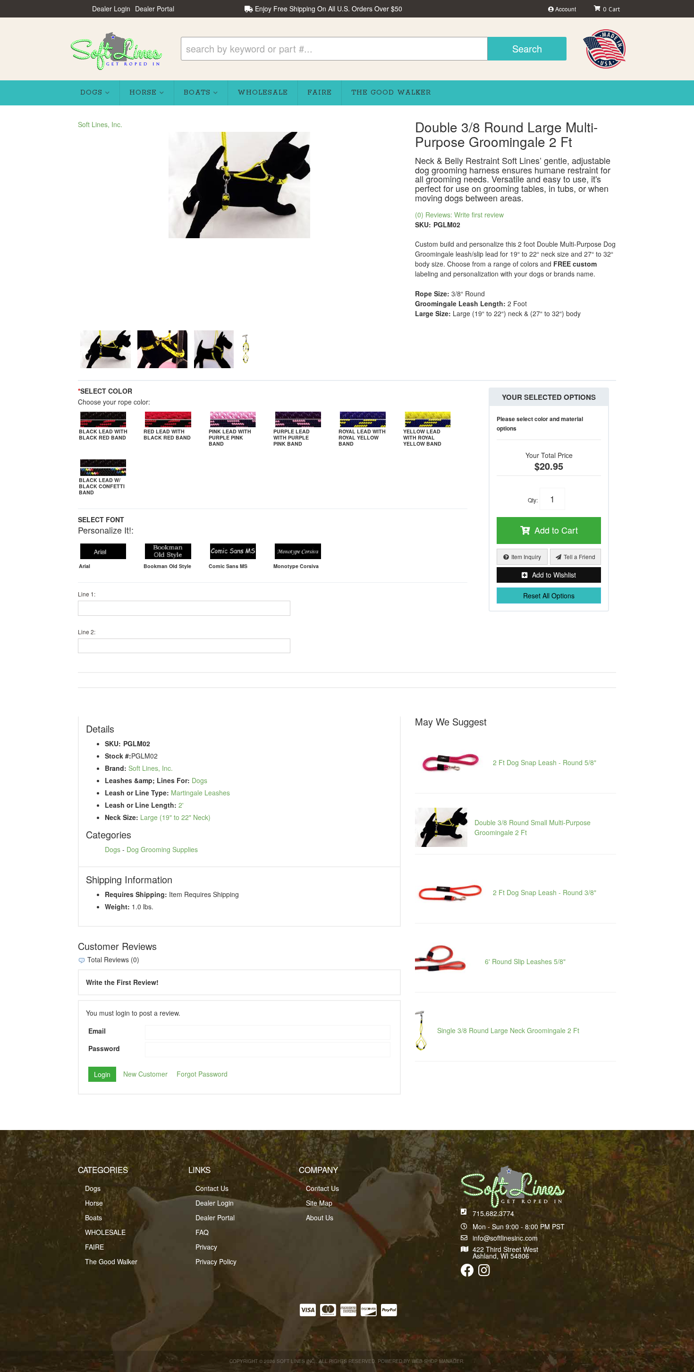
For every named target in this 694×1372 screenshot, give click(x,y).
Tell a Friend (579, 556)
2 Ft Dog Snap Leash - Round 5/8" (544, 762)
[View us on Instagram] (484, 1272)
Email (97, 1030)
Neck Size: (121, 817)
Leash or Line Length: (141, 805)
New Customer (145, 1074)
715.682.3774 (493, 1213)
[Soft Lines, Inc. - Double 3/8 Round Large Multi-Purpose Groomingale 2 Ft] (239, 185)
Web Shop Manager (437, 1361)
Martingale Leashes (200, 792)
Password (104, 1048)
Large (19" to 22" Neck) (175, 817)
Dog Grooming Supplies (162, 849)
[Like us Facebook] (467, 1272)
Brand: (116, 768)
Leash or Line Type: (137, 792)
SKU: (423, 224)
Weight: (117, 906)
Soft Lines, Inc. (100, 124)
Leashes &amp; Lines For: (147, 780)
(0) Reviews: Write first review (459, 214)
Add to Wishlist (554, 574)
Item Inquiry (526, 556)
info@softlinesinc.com (505, 1237)
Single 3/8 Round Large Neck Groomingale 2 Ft (508, 1030)
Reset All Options (549, 595)
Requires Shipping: (136, 894)
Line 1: (86, 594)
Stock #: (118, 755)
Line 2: (86, 632)
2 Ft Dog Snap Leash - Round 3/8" (544, 892)
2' (181, 805)
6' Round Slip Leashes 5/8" (525, 961)
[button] (374, 48)
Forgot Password (202, 1074)
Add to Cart (556, 530)
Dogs (199, 780)
